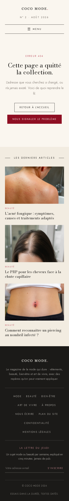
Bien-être (48, 396)
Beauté (31, 396)
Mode (17, 396)
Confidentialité (36, 423)
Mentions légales (37, 432)
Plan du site (48, 414)
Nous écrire (24, 414)
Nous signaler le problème (34, 119)
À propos (49, 405)
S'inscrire (55, 468)
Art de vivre (27, 405)
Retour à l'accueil (34, 107)
